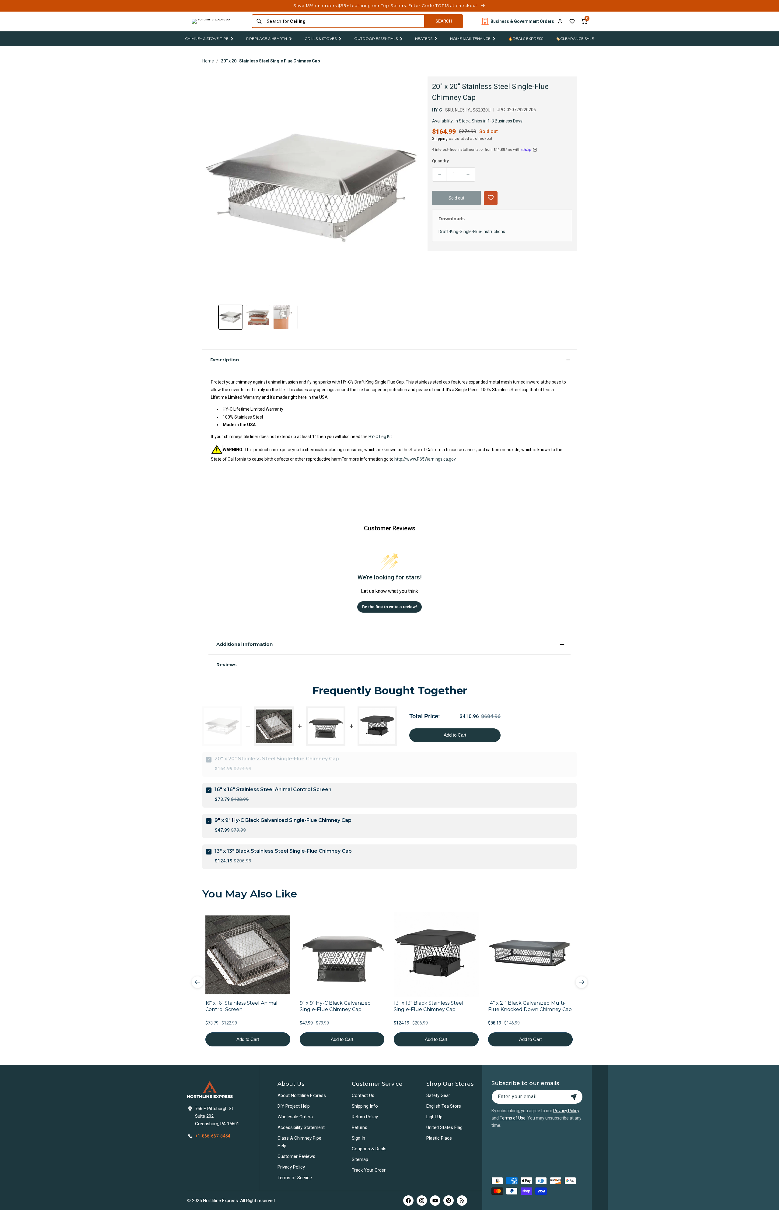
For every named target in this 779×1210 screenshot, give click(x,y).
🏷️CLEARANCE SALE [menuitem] (575, 38)
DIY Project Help (294, 1106)
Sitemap (360, 1159)
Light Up (434, 1117)
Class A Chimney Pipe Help (299, 1141)
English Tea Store (443, 1106)
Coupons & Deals (369, 1149)
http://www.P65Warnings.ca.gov (425, 459)
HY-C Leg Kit (380, 436)
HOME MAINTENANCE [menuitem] (470, 38)
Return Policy (365, 1117)
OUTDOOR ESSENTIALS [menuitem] (376, 38)
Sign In (358, 1138)
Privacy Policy (291, 1167)
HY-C (437, 109)
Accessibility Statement (301, 1127)
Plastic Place (439, 1138)
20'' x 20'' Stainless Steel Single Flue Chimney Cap (270, 60)
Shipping (440, 138)
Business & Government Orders (522, 21)
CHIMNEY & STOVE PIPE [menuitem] (207, 38)
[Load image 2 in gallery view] (258, 317)
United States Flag (444, 1127)
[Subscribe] (574, 1097)
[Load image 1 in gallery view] (230, 317)
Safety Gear (438, 1095)
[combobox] (343, 21)
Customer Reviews (296, 1156)
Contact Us (363, 1095)
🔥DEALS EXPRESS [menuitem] (525, 38)
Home (208, 60)
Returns (359, 1127)
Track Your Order (369, 1170)
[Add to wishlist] (572, 21)
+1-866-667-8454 (212, 1136)
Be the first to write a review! (389, 606)
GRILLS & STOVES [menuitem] (321, 38)
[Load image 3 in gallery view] (285, 317)
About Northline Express (302, 1095)
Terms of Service (295, 1177)
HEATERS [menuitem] (423, 38)
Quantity (440, 160)
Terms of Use (513, 1118)
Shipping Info (365, 1106)
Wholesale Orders (295, 1117)
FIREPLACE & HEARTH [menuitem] (266, 38)
